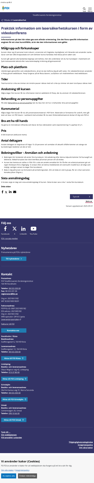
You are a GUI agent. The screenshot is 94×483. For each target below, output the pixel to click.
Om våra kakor (7, 470)
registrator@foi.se (9, 294)
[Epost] (14, 192)
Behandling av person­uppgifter (20, 103)
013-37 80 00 (14, 372)
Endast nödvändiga (27, 476)
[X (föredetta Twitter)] (6, 192)
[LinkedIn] (10, 192)
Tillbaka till (15, 20)
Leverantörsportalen (11, 319)
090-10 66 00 (14, 413)
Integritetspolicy (22, 470)
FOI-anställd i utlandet (11, 437)
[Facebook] (2, 192)
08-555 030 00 (15, 288)
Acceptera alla (9, 476)
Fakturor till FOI (7, 324)
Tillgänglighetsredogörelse (81, 442)
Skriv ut (89, 201)
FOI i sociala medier (9, 238)
